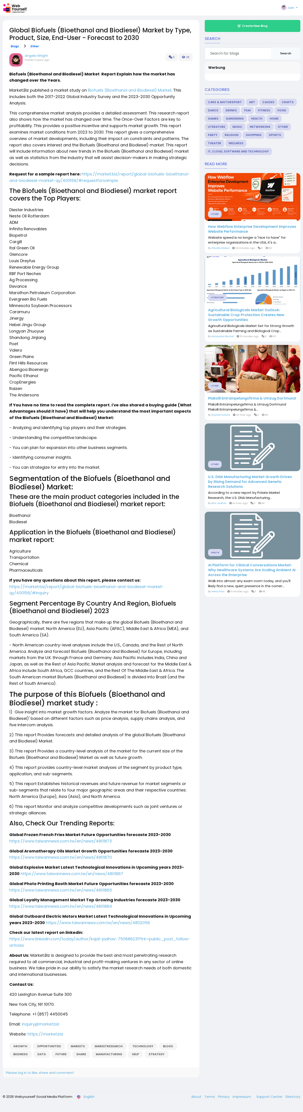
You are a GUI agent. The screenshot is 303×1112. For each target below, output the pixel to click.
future (61, 1054)
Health (256, 118)
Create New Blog (255, 26)
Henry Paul (217, 591)
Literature (216, 127)
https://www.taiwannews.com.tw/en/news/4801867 (72, 873)
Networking (260, 127)
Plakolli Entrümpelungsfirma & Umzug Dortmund (252, 398)
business (20, 1054)
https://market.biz (45, 1034)
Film (247, 110)
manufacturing (109, 1054)
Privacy (224, 1096)
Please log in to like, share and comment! (40, 1072)
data (41, 1054)
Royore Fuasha (220, 415)
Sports (275, 135)
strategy (156, 1054)
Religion (231, 135)
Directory (292, 1096)
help (135, 1054)
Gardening (235, 118)
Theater (214, 143)
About (196, 1096)
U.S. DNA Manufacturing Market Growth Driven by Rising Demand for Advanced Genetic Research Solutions (250, 481)
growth (20, 1046)
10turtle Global (220, 248)
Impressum (242, 1096)
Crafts (288, 102)
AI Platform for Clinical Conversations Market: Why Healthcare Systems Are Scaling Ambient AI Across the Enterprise (251, 570)
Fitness (264, 110)
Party (212, 135)
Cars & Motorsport (225, 102)
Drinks (231, 110)
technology (142, 1046)
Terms (210, 1096)
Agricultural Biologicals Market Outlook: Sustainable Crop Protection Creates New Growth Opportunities (246, 315)
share (81, 1054)
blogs (168, 1046)
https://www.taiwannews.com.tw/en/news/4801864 (60, 906)
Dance (213, 110)
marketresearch (109, 1046)
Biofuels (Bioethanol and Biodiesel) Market (129, 90)
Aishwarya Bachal (222, 336)
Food (281, 110)
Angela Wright (36, 55)
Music (237, 127)
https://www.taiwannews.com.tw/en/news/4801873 (60, 841)
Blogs (15, 46)
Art (252, 102)
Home (274, 118)
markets (78, 1046)
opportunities (49, 1046)
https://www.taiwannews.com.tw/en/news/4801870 (60, 857)
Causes (268, 102)
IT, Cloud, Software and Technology (238, 151)
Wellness (235, 143)
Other (34, 46)
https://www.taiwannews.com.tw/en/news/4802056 (98, 922)
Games (213, 118)
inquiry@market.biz (40, 1024)
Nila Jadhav (218, 503)
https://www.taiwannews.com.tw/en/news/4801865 (60, 890)
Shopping (254, 135)
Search (285, 53)
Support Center (269, 1096)
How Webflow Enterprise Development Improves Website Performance (252, 229)
